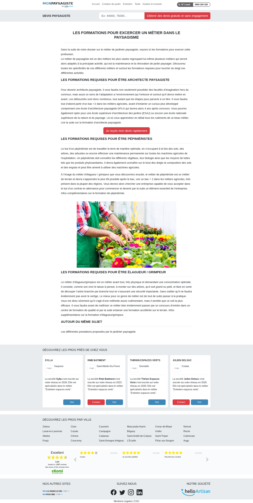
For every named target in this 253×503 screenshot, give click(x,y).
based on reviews (57, 463)
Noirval (187, 426)
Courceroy (76, 440)
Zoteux (46, 426)
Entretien (127, 4)
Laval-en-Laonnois (52, 431)
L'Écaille (131, 440)
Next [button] (207, 459)
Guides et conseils (152, 4)
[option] (99, 462)
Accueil (96, 4)
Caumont (103, 426)
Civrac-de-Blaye (163, 426)
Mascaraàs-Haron (136, 426)
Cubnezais (189, 436)
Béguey (131, 431)
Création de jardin (111, 4)
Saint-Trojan (161, 436)
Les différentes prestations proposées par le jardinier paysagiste (98, 331)
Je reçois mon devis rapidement (126, 130)
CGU (136, 501)
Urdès (158, 431)
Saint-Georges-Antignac (111, 440)
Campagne (105, 431)
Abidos (46, 436)
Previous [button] (75, 459)
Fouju (46, 440)
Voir (72, 402)
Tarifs (137, 4)
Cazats (74, 431)
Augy (186, 440)
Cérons (74, 436)
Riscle (186, 431)
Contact (96, 402)
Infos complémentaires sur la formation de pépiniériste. (93, 193)
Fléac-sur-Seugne (164, 440)
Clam (73, 426)
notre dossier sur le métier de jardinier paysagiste (109, 49)
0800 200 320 (201, 4)
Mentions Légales (123, 501)
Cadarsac (104, 436)
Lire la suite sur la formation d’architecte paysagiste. (91, 122)
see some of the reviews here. (57, 467)
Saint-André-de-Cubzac (139, 436)
